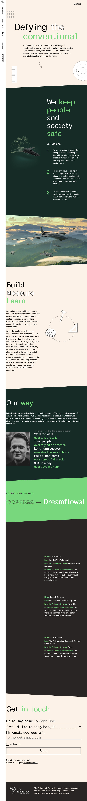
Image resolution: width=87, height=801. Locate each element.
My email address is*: (25, 732)
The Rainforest (19, 790)
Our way (3, 34)
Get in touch (3, 58)
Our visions (3, 11)
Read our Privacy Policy (59, 793)
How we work (3, 23)
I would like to (19, 726)
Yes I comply (15, 744)
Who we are (3, 45)
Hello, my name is (22, 721)
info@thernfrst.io (30, 762)
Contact (77, 4)
